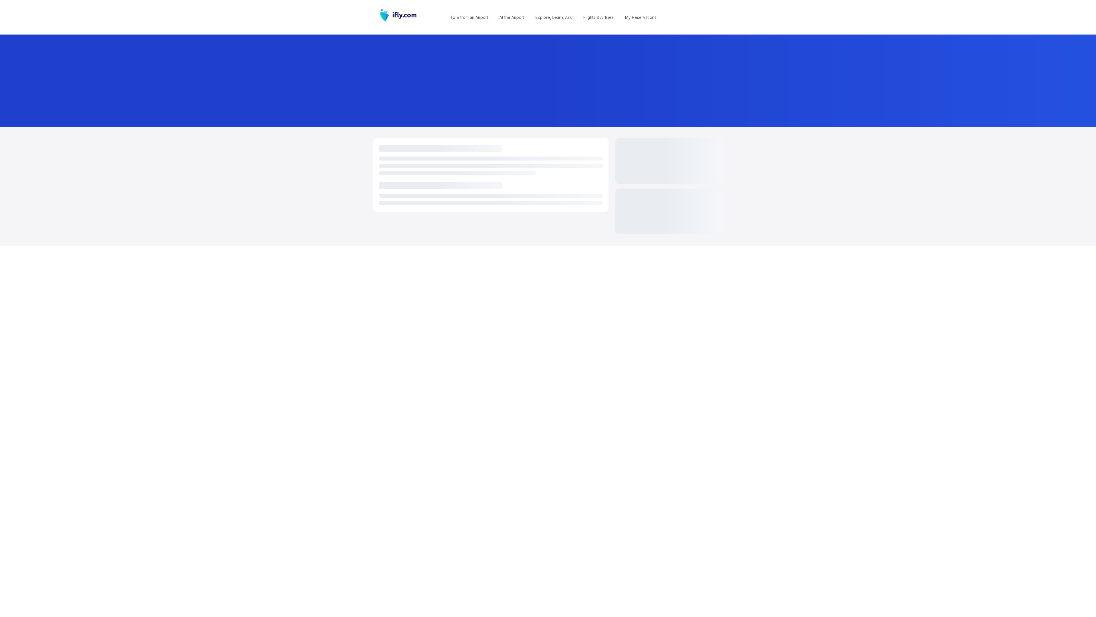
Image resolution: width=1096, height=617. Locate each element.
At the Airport (511, 17)
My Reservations (640, 17)
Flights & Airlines (598, 17)
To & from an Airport (469, 17)
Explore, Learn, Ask (553, 17)
